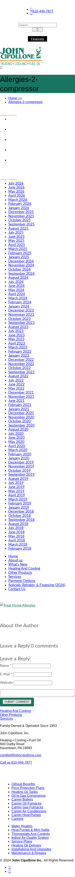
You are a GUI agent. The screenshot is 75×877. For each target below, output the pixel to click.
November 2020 (21, 417)
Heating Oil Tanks (24, 792)
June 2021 (16, 400)
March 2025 (17, 249)
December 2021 (21, 392)
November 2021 (21, 397)
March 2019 (17, 499)
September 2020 (21, 425)
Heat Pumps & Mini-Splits (30, 830)
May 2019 (16, 491)
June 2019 (16, 487)
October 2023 (19, 319)
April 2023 (16, 343)
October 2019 (19, 470)
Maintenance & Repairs (28, 853)
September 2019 (21, 474)
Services (14, 576)
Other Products (20, 572)
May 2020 (16, 442)
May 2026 (16, 191)
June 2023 (16, 335)
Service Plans (21, 841)
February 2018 (19, 548)
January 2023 (18, 355)
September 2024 (21, 273)
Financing (37, 39)
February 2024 (19, 302)
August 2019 (18, 479)
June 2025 (16, 237)
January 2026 (18, 208)
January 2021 (18, 409)
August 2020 (18, 429)
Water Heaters (21, 826)
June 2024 (16, 286)
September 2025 (21, 224)
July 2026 (16, 183)
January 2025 (18, 257)
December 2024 (21, 261)
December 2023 (21, 310)
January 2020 (18, 458)
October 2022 (19, 368)
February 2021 (19, 405)
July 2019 (16, 483)
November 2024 (21, 265)
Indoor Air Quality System (30, 837)
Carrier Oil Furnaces (26, 803)
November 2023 (21, 314)
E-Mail (6, 674)
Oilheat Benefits (23, 784)
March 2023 (17, 347)
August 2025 (18, 228)
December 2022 (21, 360)
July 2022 (16, 380)
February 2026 (19, 204)
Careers (17, 819)
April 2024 (16, 294)
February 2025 (19, 253)
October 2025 (19, 220)
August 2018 (18, 524)
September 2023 (21, 323)
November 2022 (21, 364)
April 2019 (16, 495)
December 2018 (21, 511)
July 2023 (16, 331)
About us (15, 560)
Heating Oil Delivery (26, 845)
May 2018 (16, 536)
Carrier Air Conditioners (28, 811)
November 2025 (21, 216)
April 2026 (16, 195)
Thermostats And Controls (30, 834)
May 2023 (16, 339)
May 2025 (16, 241)
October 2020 (19, 421)
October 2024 (19, 269)
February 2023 (19, 351)
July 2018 (16, 528)
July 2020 (16, 433)
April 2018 (16, 540)
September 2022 (21, 372)
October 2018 (19, 516)
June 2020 (16, 437)
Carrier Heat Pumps (26, 815)
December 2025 (21, 212)
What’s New (17, 564)
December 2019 (21, 462)
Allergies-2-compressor (25, 102)
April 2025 (16, 245)
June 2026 (16, 187)
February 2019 (19, 503)
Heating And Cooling (24, 568)
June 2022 (16, 384)
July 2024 (16, 282)
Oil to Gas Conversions (28, 795)
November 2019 (21, 466)
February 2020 (19, 454)
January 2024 (18, 306)
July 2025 (16, 232)
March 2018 (17, 544)
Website (6, 682)
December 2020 (21, 413)
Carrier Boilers (22, 799)
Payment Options (21, 581)
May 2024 (16, 290)
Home (15, 98)
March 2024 (17, 298)
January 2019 (18, 507)
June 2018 (16, 532)
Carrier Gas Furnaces (27, 807)
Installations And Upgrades (31, 849)
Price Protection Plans (27, 788)
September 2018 (21, 520)
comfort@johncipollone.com (20, 755)
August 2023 (18, 327)
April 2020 (16, 446)
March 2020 (17, 450)
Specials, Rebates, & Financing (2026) (36, 585)
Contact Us (16, 589)
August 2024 (18, 277)
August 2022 (18, 376)
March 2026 (17, 200)
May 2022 (16, 388)
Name (5, 665)
